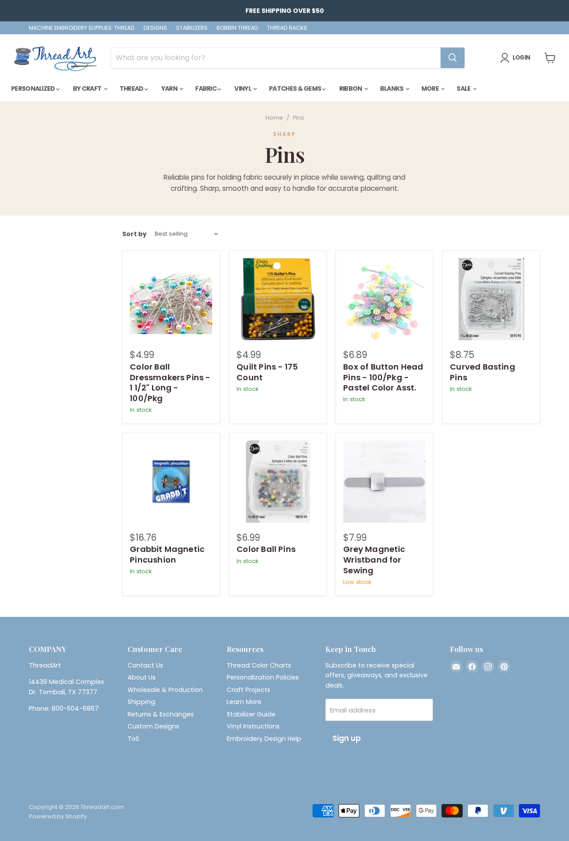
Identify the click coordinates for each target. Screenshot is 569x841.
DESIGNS (155, 28)
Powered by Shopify (58, 816)
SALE (464, 88)
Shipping (141, 701)
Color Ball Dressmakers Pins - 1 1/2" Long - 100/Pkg (170, 382)
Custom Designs (153, 726)
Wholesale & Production (165, 689)
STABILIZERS (192, 28)
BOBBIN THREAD (237, 28)
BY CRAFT (88, 88)
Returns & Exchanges (161, 714)
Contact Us (145, 665)
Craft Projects (248, 689)
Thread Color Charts (259, 665)
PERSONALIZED (33, 88)
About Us (142, 677)
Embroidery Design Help (264, 738)
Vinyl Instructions (253, 726)
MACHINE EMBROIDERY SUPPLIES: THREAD (82, 28)
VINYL (243, 88)
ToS (133, 738)
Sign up (347, 738)
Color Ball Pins (266, 549)
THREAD (132, 88)
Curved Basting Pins (482, 372)
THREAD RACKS (287, 28)
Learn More (244, 701)
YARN (170, 88)
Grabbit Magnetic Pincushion (167, 554)
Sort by (134, 233)
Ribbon (351, 88)
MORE (430, 88)
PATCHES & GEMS (295, 88)
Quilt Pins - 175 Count (267, 372)
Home (274, 118)
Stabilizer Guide (251, 714)
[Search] (453, 58)
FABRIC (206, 88)
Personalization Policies (263, 677)
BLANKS (392, 88)
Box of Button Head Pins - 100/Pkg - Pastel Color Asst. (383, 377)
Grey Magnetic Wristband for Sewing (374, 559)
